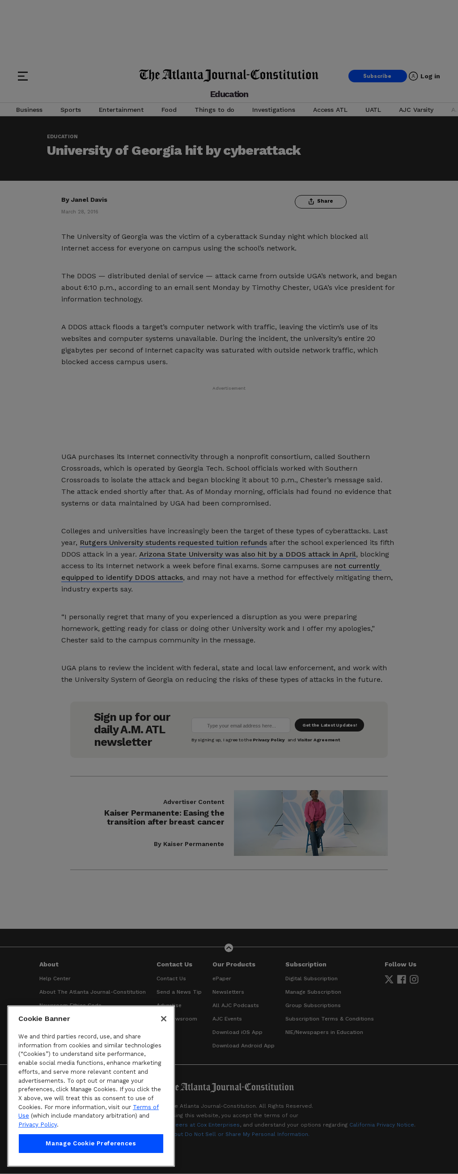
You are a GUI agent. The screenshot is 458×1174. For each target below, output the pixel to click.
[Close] (164, 1019)
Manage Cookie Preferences (91, 1143)
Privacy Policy (37, 1124)
